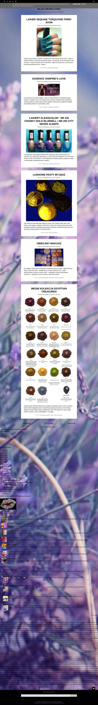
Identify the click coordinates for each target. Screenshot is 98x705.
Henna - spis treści (8, 571)
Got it (84, 4)
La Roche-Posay (57, 652)
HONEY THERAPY (18, 644)
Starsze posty (72, 423)
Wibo (54, 682)
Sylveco (64, 676)
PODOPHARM (15, 668)
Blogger (56, 617)
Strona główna (49, 423)
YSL (17, 684)
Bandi (32, 626)
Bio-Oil (69, 628)
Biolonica (91, 628)
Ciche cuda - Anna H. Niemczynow (17, 587)
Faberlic (34, 640)
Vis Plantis (20, 682)
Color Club (41, 634)
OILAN (75, 662)
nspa (10, 662)
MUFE (33, 659)
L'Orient (50, 652)
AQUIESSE (15, 624)
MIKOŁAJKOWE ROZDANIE (15, 516)
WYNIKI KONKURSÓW (85, 682)
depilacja (58, 636)
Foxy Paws (95, 640)
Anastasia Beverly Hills (92, 622)
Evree (22, 640)
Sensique (21, 674)
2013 (3, 466)
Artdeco (48, 624)
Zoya (84, 684)
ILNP (69, 644)
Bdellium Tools (74, 626)
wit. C (57, 682)
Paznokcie (49, 67)
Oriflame (36, 664)
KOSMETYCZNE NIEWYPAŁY (91, 647)
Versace (92, 680)
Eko (60, 638)
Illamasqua (62, 644)
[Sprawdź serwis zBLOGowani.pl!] (5, 511)
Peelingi (12, 666)
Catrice (39, 632)
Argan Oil (25, 624)
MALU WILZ (53, 656)
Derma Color (63, 636)
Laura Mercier (88, 652)
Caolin (35, 632)
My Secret (47, 659)
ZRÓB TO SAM (89, 684)
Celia (48, 632)
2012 (3, 469)
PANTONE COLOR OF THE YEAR (79, 664)
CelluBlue (52, 632)
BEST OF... (39, 628)
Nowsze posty (26, 423)
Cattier (43, 632)
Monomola (2, 659)
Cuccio (93, 634)
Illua (66, 644)
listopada (6, 475)
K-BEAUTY (87, 645)
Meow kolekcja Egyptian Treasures (13, 489)
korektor (78, 647)
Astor (73, 624)
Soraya (21, 676)
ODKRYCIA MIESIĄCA (45, 662)
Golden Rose (37, 642)
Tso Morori (8, 680)
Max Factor (28, 658)
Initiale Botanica (88, 644)
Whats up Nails (48, 682)
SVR (61, 676)
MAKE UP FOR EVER (22, 656)
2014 (3, 464)
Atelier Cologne (78, 624)
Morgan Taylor (9, 659)
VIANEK (96, 680)
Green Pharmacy (48, 642)
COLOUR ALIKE (82, 634)
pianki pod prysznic (70, 666)
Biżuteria (11, 630)
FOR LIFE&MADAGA (81, 640)
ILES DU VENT (56, 644)
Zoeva (80, 684)
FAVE (46, 640)
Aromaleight (36, 624)
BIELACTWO (54, 628)
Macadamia (88, 654)
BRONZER (77, 630)
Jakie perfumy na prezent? (15, 596)
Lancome (71, 652)
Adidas (46, 622)
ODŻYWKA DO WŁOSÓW (58, 662)
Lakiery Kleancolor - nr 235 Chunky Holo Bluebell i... (18, 482)
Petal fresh (28, 666)
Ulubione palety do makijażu (38, 680)
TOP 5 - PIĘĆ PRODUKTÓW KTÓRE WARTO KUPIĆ (60, 678)
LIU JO (31, 654)
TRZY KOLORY (90, 678)
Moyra (18, 659)
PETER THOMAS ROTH (38, 666)
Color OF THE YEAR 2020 (62, 634)
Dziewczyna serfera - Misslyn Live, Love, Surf (20, 551)
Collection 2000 (28, 634)
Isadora (4, 645)
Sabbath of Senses (8, 595)
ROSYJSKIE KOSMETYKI (48, 672)
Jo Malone (48, 645)
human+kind (41, 644)
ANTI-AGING (7, 624)
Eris (83, 638)
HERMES (95, 642)
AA (32, 622)
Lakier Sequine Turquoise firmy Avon (13, 478)
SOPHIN (17, 676)
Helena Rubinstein (88, 642)
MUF (30, 659)
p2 (47, 664)
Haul (73, 642)
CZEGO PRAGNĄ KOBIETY (13, 636)
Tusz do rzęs (14, 680)
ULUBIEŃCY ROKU (26, 680)
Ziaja (74, 684)
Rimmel (33, 672)
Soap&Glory (12, 676)
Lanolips (76, 652)
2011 (3, 471)
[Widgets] (93, 688)
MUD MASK (26, 659)
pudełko (45, 670)
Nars (79, 659)
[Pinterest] (10, 1)
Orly (44, 664)
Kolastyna (67, 647)
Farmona (38, 640)
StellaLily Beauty (8, 604)
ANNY (2, 624)
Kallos (91, 645)
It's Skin (8, 645)
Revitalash (19, 672)
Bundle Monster (7, 632)
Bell (15, 628)
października (7, 491)
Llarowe (35, 654)
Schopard (84, 672)
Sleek (1, 676)
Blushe (29, 630)
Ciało (77, 632)
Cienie (84, 632)
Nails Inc (60, 659)
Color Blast (35, 634)
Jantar (36, 645)
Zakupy (39, 684)
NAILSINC (65, 659)
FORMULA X (89, 640)
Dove (11, 638)
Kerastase (15, 647)
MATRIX (23, 658)
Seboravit (96, 672)
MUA (21, 659)
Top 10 (46, 678)
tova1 (50, 25)
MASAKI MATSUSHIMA (7, 658)
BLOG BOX (24, 630)
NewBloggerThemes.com (58, 703)
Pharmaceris (52, 666)
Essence (46, 107)
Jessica (44, 645)
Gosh (42, 642)
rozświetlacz (64, 672)
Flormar (69, 640)
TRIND (83, 678)
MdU (38, 658)
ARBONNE (20, 624)
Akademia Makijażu (53, 622)
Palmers (63, 664)
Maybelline (34, 658)
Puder (49, 670)
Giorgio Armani (8, 642)
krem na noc (3, 652)
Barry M (45, 626)
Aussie (84, 624)
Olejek (82, 662)
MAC (83, 654)
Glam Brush (19, 642)
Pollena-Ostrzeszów (37, 668)
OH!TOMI (71, 662)
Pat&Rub (92, 664)
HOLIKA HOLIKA (9, 644)
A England (28, 622)
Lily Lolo (19, 654)
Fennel (59, 640)
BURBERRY (14, 632)
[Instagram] (15, 1)
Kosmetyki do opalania (29, 649)
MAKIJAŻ (39, 656)
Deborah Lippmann (39, 636)
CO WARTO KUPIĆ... (12, 634)
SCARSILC (79, 672)
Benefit (34, 628)
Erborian (80, 638)
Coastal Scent (21, 634)
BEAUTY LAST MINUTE (92, 626)
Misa (77, 658)
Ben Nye (29, 628)
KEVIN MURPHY (22, 647)
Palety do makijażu (56, 664)
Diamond (93, 636)
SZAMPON (75, 676)
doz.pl (14, 638)
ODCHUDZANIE (35, 662)
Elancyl (63, 638)
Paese (50, 664)
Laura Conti (81, 652)
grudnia (6, 473)
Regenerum (7, 672)
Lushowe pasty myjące (49, 174)
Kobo (57, 647)
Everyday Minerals (16, 640)
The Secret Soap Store (17, 678)
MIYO (85, 658)
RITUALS (38, 672)
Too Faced (42, 678)
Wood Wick (67, 682)
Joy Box (74, 645)
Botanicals (57, 630)
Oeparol (67, 662)
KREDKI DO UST (75, 649)
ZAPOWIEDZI (46, 684)
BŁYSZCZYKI (34, 630)
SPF (35, 676)
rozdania (58, 672)
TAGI (86, 676)
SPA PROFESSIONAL (29, 676)
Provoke (41, 670)
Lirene (27, 654)
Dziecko (42, 638)
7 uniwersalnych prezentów (19, 622)
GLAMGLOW (25, 642)
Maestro (2, 656)
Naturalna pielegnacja (86, 660)
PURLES (65, 670)
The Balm (90, 676)
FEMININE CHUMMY (53, 640)
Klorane (53, 647)
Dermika (81, 636)
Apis (11, 624)
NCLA (2, 662)
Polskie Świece (46, 668)
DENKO (53, 636)
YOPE (14, 684)
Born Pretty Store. (50, 630)
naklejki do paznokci (73, 659)
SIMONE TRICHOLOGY (74, 674)
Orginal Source (23, 664)
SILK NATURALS (64, 674)
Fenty (62, 640)
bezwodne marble (46, 628)
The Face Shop (7, 678)
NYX (21, 662)
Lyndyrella (78, 654)
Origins (41, 664)
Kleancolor (45, 163)
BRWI (81, 630)
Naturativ (95, 659)
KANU (94, 645)
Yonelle (10, 684)
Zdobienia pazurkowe (57, 684)
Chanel (60, 632)
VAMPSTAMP (77, 680)
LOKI (38, 654)
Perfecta (17, 666)
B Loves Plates (11, 626)
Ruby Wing (73, 672)
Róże (68, 672)
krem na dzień (94, 649)
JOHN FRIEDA (60, 646)
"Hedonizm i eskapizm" (10, 570)
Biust (7, 630)
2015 (3, 462)
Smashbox (6, 676)
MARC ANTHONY (79, 656)
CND (6, 634)
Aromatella (43, 624)
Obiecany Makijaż (49, 243)
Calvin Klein (31, 632)
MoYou (15, 659)
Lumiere (60, 654)
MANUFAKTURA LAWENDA (68, 656)
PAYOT (96, 664)
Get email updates (49, 692)
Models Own (91, 658)
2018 (3, 455)
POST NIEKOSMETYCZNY (15, 670)
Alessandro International (65, 622)
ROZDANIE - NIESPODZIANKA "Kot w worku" (20, 523)
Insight (96, 644)
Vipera (16, 682)
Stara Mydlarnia (40, 676)
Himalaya (2, 644)
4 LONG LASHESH (8, 622)
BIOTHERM (3, 630)
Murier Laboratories (39, 659)
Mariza (94, 656)
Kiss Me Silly (38, 647)
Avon (45, 67)
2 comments (57, 246)
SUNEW (57, 676)
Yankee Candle (4, 684)
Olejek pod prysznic (88, 662)
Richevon (29, 672)
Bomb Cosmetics (41, 630)
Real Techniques (80, 670)
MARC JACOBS (88, 656)
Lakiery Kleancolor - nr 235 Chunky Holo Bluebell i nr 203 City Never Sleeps (49, 121)
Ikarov (50, 644)
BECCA (11, 628)
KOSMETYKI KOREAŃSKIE (41, 649)
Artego (53, 624)
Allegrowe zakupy (12, 558)
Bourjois (62, 630)
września (6, 494)
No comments (57, 25)
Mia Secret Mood (58, 658)
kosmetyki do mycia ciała (18, 649)
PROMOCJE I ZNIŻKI (33, 670)
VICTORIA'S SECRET (8, 682)
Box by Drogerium (70, 630)
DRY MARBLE (37, 638)
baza (66, 626)
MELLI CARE (46, 658)
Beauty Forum (82, 626)
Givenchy (14, 642)
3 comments (57, 127)
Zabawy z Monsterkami (14, 537)
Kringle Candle (19, 652)
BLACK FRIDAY (17, 630)
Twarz (50, 232)
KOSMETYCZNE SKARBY (6, 649)
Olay (78, 662)
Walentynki (33, 682)
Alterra (79, 622)
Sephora (26, 674)
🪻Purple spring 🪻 (13, 577)
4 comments (57, 177)
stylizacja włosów (51, 676)
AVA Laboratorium (90, 624)
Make (9, 656)
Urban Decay (54, 680)
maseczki (15, 658)
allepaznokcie (74, 622)
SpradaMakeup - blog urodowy (12, 576)
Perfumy (22, 666)
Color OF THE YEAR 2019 (50, 634)
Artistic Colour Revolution (61, 624)
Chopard (73, 632)
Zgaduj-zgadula (69, 684)
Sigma (54, 674)
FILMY (65, 640)
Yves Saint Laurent (31, 684)
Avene (96, 624)
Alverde (83, 622)
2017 (3, 457)
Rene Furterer (13, 672)
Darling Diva (31, 636)
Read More (55, 67)
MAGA (6, 656)
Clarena (91, 632)
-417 (1, 622)
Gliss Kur (31, 642)
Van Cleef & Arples (85, 680)
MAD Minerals (94, 654)
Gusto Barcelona (63, 642)
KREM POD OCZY (11, 652)
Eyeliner (29, 640)
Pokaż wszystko (94, 615)
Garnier (2, 642)
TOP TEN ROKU (77, 678)
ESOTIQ (87, 638)
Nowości (6, 662)
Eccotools (46, 638)
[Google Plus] (12, 1)
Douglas (8, 638)
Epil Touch (75, 638)
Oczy (55, 415)
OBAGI (25, 662)
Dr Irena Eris (19, 638)
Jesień (40, 645)
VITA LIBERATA (27, 682)
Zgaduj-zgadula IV (12, 544)
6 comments (57, 294)
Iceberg (46, 644)
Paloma (67, 664)
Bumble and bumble (88, 630)
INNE (93, 644)
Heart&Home (81, 642)
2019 (3, 453)
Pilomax (83, 666)
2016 (3, 460)
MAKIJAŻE (51, 277)
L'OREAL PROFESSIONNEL (40, 652)
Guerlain (56, 642)
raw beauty (73, 670)
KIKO (28, 648)
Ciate (80, 632)
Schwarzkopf (90, 672)
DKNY (1, 638)
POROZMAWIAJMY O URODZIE (81, 668)
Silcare (58, 674)
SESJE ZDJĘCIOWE (37, 674)
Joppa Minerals (68, 645)
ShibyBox (45, 674)
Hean (76, 642)
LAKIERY (65, 652)
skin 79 (86, 674)
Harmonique (69, 642)
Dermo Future (87, 636)
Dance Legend (24, 636)
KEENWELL (10, 647)
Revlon (24, 672)
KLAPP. (43, 647)
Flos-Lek (73, 640)
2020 (3, 450)
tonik (31, 678)
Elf (66, 638)
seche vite (2, 674)
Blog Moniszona (49, 8)
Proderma (26, 670)
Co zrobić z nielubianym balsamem (17, 530)
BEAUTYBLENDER (4, 628)
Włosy (61, 682)
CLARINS (96, 632)
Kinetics (33, 647)
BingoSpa (65, 628)
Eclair (50, 638)
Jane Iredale (32, 645)
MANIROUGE (59, 656)
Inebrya (76, 644)
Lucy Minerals (50, 654)
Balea (18, 626)
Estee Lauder (4, 640)
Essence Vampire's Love (49, 78)
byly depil (26, 632)
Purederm (60, 670)
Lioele (23, 654)
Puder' (52, 670)
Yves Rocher (22, 684)
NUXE (18, 662)
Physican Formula (61, 666)
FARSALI (42, 640)
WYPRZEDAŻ (95, 682)
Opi (94, 662)
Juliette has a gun (80, 645)
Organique (16, 664)
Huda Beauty (34, 644)
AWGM (5, 626)
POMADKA (53, 668)
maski (19, 658)
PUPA (56, 670)
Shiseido (50, 674)
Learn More (77, 4)
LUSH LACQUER (71, 654)
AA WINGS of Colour (39, 622)
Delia (49, 636)
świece (83, 676)
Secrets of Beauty (9, 674)
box (65, 630)
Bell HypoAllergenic (22, 628)
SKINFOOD (95, 674)
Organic (11, 664)
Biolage (79, 628)
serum (31, 674)
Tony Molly (36, 678)
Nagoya (56, 659)
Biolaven (83, 628)
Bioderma (74, 628)
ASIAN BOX (69, 624)
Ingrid (82, 644)
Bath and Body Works (54, 626)
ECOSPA (54, 638)
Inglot (79, 644)
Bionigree (96, 628)
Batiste (63, 626)
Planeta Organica (90, 666)
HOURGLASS (27, 644)
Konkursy (73, 648)
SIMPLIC (82, 674)
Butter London (20, 632)
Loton (40, 654)
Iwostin (12, 645)
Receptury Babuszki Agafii (90, 670)
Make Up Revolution (32, 656)
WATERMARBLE (40, 682)
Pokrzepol (22, 668)
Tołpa (24, 678)
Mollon (96, 658)
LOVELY (44, 654)
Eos (72, 638)
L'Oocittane (26, 652)
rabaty (68, 670)
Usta (59, 680)
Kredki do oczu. (67, 649)
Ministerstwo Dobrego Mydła (69, 658)
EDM (57, 638)
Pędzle (47, 666)
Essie (96, 638)
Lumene (56, 654)
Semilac (16, 674)
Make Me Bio (14, 656)
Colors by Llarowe (73, 634)
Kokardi (63, 647)
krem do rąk (82, 649)
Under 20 (48, 680)
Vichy (1, 682)
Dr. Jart (24, 638)
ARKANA (30, 624)
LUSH (46, 232)
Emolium (69, 638)
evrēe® (26, 640)
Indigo (72, 644)
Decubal (46, 636)
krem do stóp (88, 649)
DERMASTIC (75, 636)
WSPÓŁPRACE (74, 682)
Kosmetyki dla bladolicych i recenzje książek (16, 585)
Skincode (90, 674)
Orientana (30, 664)
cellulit (56, 632)
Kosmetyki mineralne (44, 277)
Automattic (41, 703)
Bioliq (87, 628)
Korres (82, 647)
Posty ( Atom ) (52, 427)
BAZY (69, 626)
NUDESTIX (14, 662)
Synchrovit (69, 676)
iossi (1, 645)
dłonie (4, 638)
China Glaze (66, 632)
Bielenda (60, 628)
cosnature (89, 634)
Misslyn (80, 658)
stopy (45, 676)
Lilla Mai (15, 654)
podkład (9, 668)
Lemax (11, 654)
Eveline (10, 640)
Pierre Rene (78, 666)
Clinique (2, 634)
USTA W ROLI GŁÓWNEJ (67, 680)
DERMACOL (69, 636)
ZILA (77, 684)
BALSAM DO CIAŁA (25, 626)
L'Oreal (31, 652)
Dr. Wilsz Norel (30, 638)
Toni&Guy (28, 678)
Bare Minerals (38, 626)
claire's (87, 632)
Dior (97, 636)
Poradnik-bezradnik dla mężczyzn (65, 668)
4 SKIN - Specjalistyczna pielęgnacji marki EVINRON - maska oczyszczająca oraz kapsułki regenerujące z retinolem (40, 605)
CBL (46, 632)
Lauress (94, 652)
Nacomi (52, 660)
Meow (56, 277)
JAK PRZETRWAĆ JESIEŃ (21, 645)
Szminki (79, 676)
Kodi (60, 647)
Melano (41, 658)
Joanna (53, 646)
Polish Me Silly (29, 668)
